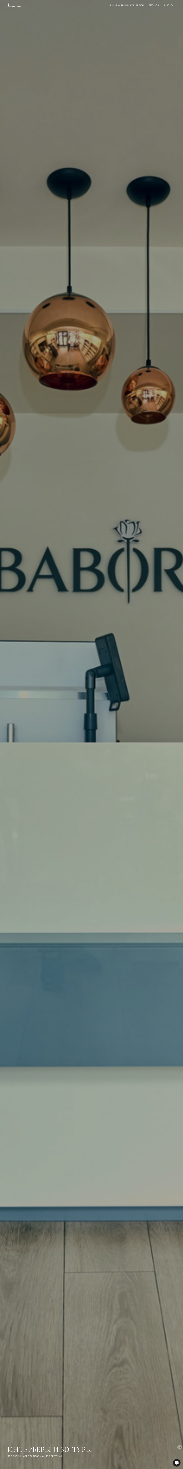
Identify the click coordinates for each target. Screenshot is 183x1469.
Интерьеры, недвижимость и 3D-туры (126, 5)
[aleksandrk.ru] (14, 5)
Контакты (168, 5)
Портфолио (154, 5)
